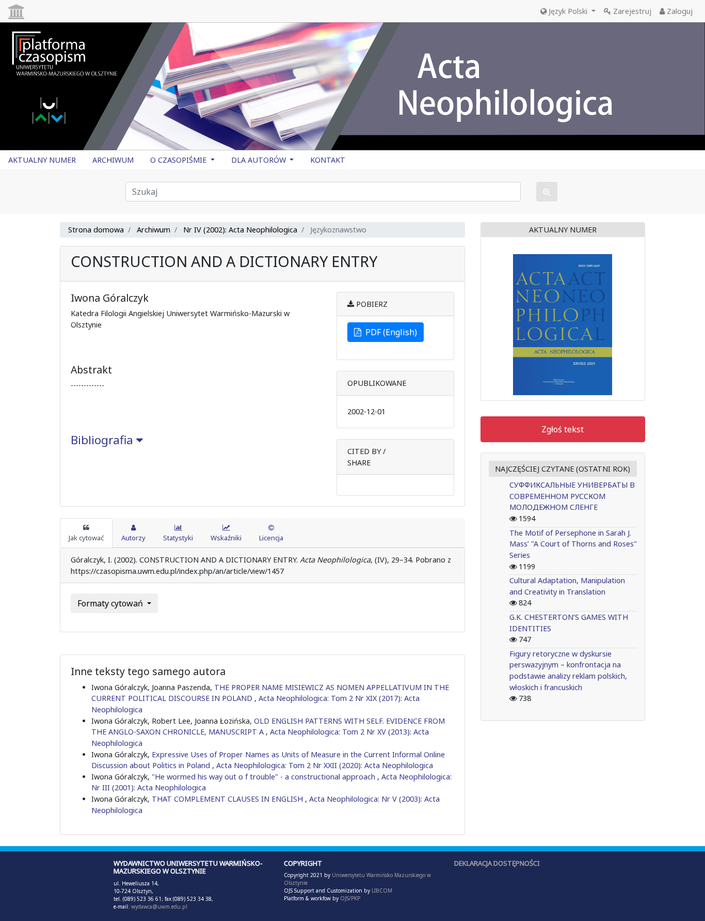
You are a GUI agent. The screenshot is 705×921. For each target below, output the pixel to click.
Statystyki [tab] (178, 537)
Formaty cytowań (111, 603)
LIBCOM (382, 890)
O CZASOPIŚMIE (179, 160)
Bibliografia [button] (103, 440)
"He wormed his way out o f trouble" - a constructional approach (264, 777)
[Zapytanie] (546, 191)
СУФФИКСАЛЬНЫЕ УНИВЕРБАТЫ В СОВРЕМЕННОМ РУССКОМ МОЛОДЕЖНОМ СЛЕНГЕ (572, 496)
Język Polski (568, 11)
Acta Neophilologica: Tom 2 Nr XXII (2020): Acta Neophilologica (324, 765)
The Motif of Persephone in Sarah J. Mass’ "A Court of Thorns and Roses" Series (573, 544)
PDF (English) (389, 332)
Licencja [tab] (271, 537)
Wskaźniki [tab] (226, 537)
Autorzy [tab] (133, 537)
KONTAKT (327, 160)
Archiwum (153, 230)
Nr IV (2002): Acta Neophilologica (240, 230)
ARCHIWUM (113, 160)
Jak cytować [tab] (86, 537)
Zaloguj (679, 11)
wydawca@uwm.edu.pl (159, 906)
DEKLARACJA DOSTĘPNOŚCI (497, 863)
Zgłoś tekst (562, 429)
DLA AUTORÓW (259, 160)
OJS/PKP (349, 898)
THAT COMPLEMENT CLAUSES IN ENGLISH (228, 799)
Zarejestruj (631, 11)
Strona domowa (96, 230)
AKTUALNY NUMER (42, 160)
